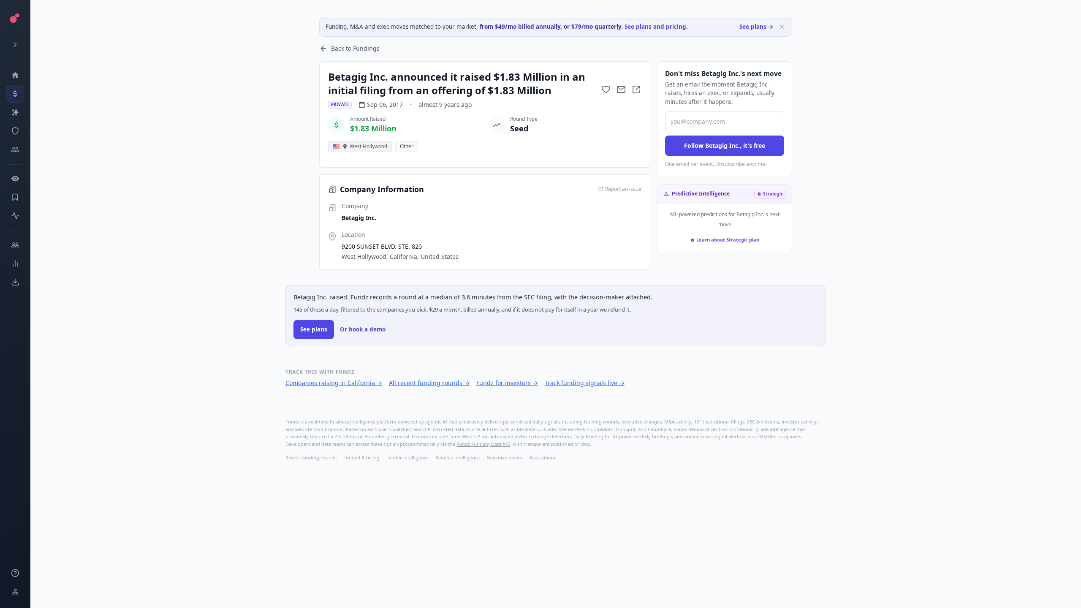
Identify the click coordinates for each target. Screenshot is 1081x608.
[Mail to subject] (621, 89)
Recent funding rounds (311, 457)
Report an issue (623, 189)
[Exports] (15, 282)
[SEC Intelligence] (15, 131)
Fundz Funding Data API (483, 444)
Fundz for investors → (507, 383)
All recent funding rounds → (429, 383)
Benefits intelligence (457, 457)
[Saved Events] (15, 197)
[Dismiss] (782, 27)
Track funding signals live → (585, 383)
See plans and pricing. (656, 26)
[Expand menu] (15, 44)
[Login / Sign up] (15, 591)
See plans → (756, 26)
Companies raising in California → (333, 383)
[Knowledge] (15, 573)
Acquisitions (543, 457)
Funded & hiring (361, 457)
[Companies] (15, 112)
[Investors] (15, 149)
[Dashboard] (15, 75)
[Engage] (15, 245)
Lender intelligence (407, 457)
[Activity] (15, 216)
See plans (313, 329)
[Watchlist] (15, 178)
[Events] (15, 94)
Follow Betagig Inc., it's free (724, 145)
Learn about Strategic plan (727, 239)
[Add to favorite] (606, 89)
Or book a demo (363, 329)
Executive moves (504, 457)
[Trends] (15, 263)
